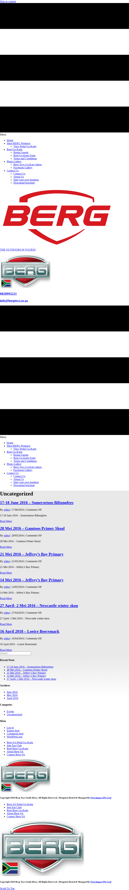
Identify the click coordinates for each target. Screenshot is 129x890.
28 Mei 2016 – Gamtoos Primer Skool (32, 528)
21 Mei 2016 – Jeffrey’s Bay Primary (31, 554)
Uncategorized (14, 714)
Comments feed (15, 733)
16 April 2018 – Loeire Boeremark (29, 631)
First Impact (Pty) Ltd (101, 797)
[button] (7, 888)
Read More (6, 521)
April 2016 (12, 698)
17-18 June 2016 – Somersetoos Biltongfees (36, 502)
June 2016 (12, 692)
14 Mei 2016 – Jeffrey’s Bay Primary (31, 580)
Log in (10, 727)
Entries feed (13, 730)
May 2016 (12, 695)
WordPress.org (14, 736)
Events (10, 711)
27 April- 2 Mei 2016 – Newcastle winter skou (39, 605)
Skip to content (8, 1)
